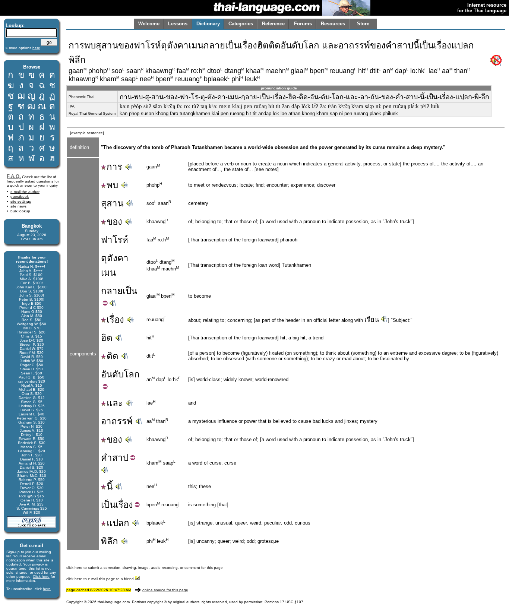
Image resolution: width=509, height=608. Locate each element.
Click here (41, 576)
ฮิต (107, 338)
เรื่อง (115, 319)
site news (18, 206)
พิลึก (109, 541)
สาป (120, 458)
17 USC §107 (291, 602)
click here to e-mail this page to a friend (100, 579)
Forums (303, 23)
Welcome (148, 23)
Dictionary (208, 23)
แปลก (118, 523)
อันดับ (112, 374)
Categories (240, 23)
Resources (333, 23)
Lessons (177, 23)
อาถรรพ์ (117, 421)
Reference (273, 23)
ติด (112, 356)
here (47, 589)
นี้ (110, 486)
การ (114, 167)
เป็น (130, 291)
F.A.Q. (14, 176)
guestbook (19, 196)
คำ (106, 458)
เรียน (371, 319)
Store (363, 23)
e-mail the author (24, 192)
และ (115, 403)
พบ (112, 185)
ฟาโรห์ (114, 240)
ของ (114, 221)
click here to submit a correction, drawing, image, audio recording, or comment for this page (144, 568)
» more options (23, 48)
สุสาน (112, 203)
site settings (20, 201)
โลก (132, 374)
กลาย (112, 291)
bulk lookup (20, 211)
